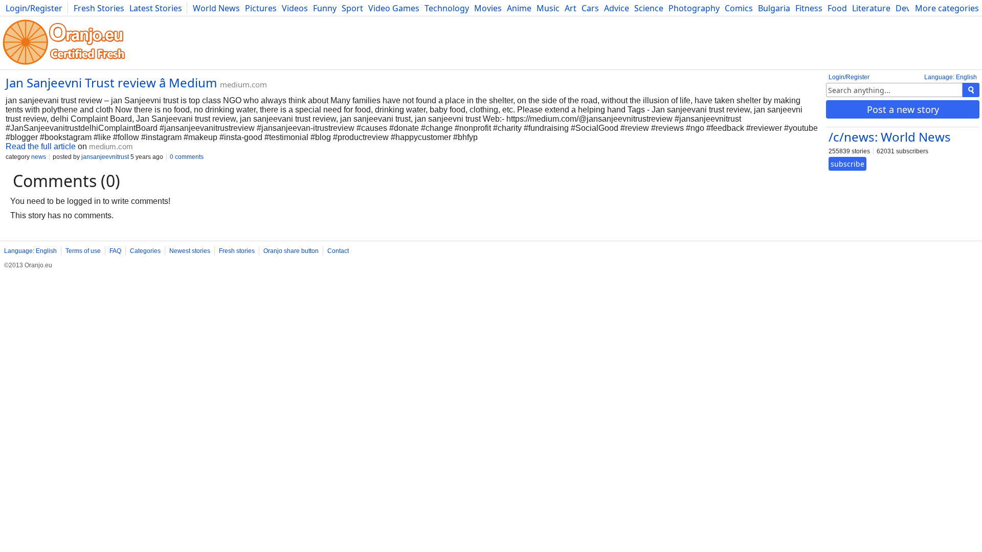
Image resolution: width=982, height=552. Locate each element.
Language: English (950, 77)
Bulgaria (774, 8)
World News (216, 8)
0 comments (187, 156)
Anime (519, 8)
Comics (739, 8)
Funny (325, 8)
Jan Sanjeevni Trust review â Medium (111, 82)
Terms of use (83, 251)
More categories (947, 8)
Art (570, 8)
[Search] (971, 90)
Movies (488, 8)
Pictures (261, 8)
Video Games (393, 8)
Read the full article (41, 146)
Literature (871, 8)
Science (648, 8)
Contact (338, 251)
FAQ (115, 251)
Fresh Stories (99, 8)
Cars (590, 8)
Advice (616, 8)
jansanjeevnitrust (105, 156)
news (38, 156)
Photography (694, 8)
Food (837, 8)
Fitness (808, 8)
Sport (352, 8)
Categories (145, 251)
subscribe (847, 164)
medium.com (243, 84)
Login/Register (34, 8)
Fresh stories (237, 251)
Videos (295, 8)
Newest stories (189, 251)
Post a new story (903, 109)
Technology (447, 8)
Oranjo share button (291, 251)
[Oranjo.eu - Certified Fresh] (64, 64)
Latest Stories (155, 8)
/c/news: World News (890, 136)
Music (548, 8)
